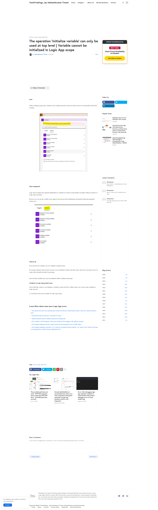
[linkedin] (108, 105)
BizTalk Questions (75, 507)
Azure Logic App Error (41, 37)
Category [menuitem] (81, 2)
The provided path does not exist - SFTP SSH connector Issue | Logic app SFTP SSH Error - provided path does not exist (39, 395)
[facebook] (108, 102)
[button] (123, 2)
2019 (114, 297)
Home (31, 37)
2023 (114, 284)
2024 (114, 281)
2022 (114, 287)
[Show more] (65, 369)
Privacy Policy (55, 507)
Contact (46, 507)
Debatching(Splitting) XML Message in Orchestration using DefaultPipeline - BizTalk (119, 140)
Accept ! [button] (7, 505)
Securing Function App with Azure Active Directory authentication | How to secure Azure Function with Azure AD (119, 129)
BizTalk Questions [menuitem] (102, 2)
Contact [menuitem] (113, 2)
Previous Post (35, 456)
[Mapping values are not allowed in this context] (106, 120)
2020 (114, 294)
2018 (114, 300)
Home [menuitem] (73, 2)
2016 (114, 307)
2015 (114, 310)
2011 (114, 320)
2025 (114, 278)
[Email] (61, 369)
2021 (114, 291)
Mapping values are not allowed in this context (119, 118)
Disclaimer (65, 507)
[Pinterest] (57, 369)
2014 (114, 314)
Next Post (93, 456)
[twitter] (121, 102)
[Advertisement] (79, 21)
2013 (114, 317)
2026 (114, 274)
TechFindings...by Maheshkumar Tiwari (49, 2)
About (39, 507)
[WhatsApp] (54, 369)
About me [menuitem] (90, 2)
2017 (114, 304)
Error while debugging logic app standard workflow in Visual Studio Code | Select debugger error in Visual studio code (86, 395)
